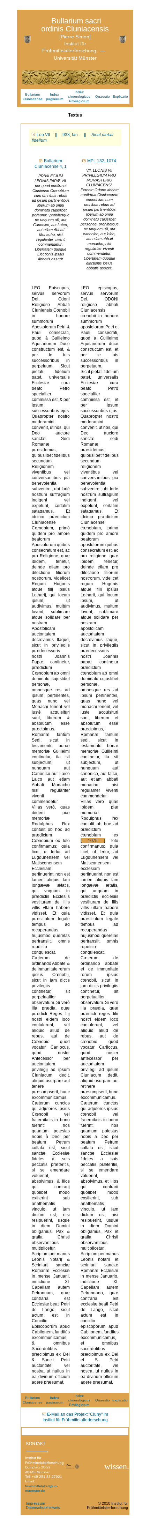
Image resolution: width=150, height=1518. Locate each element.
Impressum (35, 1503)
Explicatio (120, 96)
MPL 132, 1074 (101, 160)
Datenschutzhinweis (43, 1507)
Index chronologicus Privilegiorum (79, 96)
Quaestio (102, 96)
